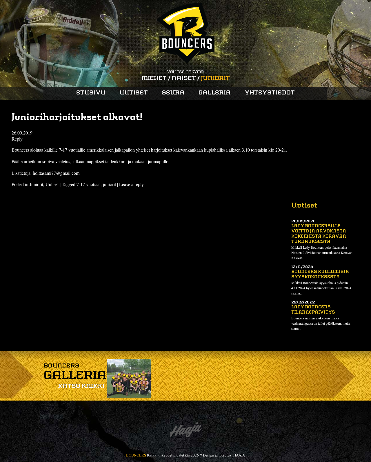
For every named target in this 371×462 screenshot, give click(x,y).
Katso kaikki (81, 386)
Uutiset (133, 93)
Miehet (154, 78)
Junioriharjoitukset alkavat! (77, 117)
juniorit (109, 184)
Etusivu (91, 93)
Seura (173, 93)
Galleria (215, 93)
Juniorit (215, 78)
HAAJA (239, 455)
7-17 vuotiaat (89, 184)
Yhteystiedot (270, 93)
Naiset (184, 78)
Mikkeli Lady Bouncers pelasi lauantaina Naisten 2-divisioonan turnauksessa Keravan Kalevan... (321, 252)
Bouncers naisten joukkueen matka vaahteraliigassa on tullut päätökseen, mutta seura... (320, 323)
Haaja (185, 431)
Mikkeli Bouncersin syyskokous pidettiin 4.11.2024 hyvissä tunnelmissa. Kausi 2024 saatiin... (321, 287)
